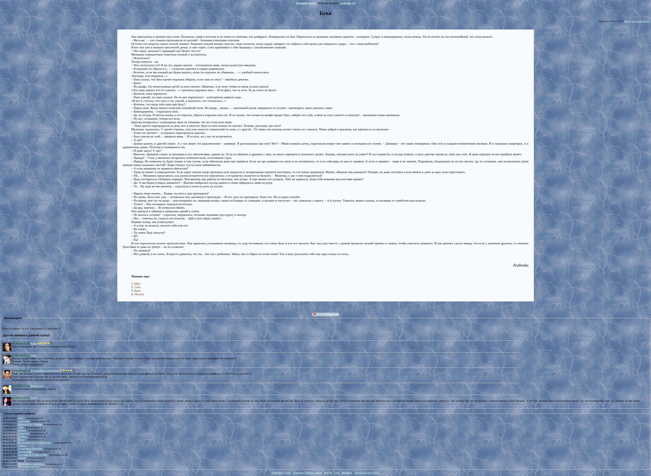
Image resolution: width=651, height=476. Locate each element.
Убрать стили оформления (636, 21)
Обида (22, 457)
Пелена (22, 436)
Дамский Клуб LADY (367, 472)
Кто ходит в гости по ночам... (35, 442)
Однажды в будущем (30, 448)
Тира (33, 355)
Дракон (22, 430)
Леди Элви (37, 385)
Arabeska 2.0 (347, 3)
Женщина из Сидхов (30, 424)
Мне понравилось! (327, 314)
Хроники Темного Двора (307, 472)
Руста (34, 397)
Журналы (346, 472)
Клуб (337, 472)
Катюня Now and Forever (45, 370)
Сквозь (22, 445)
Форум (328, 472)
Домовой (23, 433)
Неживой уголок (306, 3)
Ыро (20, 418)
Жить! (21, 439)
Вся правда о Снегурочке (32, 454)
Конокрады (24, 451)
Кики (34, 343)
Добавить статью (281, 472)
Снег (21, 427)
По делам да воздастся (31, 463)
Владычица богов (28, 466)
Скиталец (23, 421)
